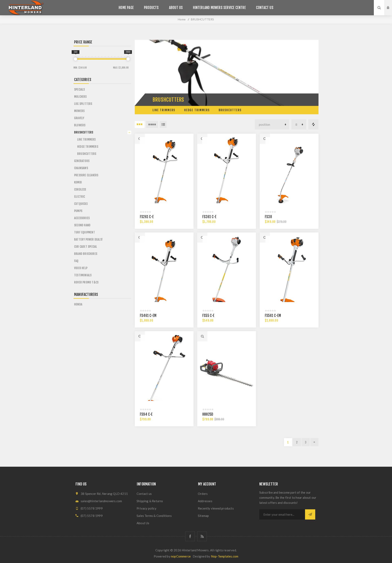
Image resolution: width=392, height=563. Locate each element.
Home (182, 19)
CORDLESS (80, 189)
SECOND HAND (82, 225)
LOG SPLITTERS (83, 104)
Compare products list (313, 124)
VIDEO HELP (80, 268)
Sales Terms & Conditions (154, 515)
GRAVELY (79, 118)
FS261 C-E (147, 217)
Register (391, 11)
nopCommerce (181, 556)
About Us (143, 523)
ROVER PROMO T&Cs (86, 282)
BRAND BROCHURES (85, 254)
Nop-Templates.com (224, 556)
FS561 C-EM (273, 315)
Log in (391, 4)
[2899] (128, 59)
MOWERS (79, 111)
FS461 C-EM (148, 315)
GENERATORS (81, 161)
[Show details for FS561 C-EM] (289, 272)
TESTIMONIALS (82, 275)
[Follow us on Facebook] (190, 536)
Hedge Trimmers (197, 110)
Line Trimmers (164, 110)
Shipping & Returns (150, 501)
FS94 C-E (146, 414)
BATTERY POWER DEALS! (88, 239)
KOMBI (78, 182)
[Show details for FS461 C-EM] (164, 272)
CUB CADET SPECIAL (85, 247)
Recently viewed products (216, 508)
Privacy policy (146, 508)
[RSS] (202, 536)
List (163, 124)
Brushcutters (230, 110)
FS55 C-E (208, 315)
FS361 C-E (209, 217)
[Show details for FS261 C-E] (164, 173)
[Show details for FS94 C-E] (164, 371)
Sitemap (203, 515)
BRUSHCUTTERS (83, 132)
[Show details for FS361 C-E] (226, 173)
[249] (75, 59)
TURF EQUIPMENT (84, 232)
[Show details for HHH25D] (226, 371)
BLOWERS (79, 125)
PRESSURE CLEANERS (86, 175)
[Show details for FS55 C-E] (226, 272)
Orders (203, 493)
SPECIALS (79, 89)
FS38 (268, 217)
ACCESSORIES (82, 218)
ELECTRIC (79, 197)
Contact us (144, 493)
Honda (78, 304)
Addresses (205, 501)
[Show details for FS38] (289, 173)
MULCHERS (80, 97)
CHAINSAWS (81, 168)
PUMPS (78, 211)
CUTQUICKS (81, 204)
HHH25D (207, 414)
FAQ (76, 261)
